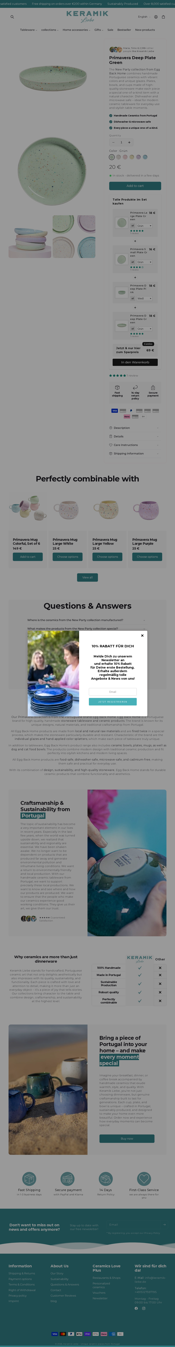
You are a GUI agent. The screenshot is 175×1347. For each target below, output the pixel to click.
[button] (113, 701)
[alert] (87, 673)
